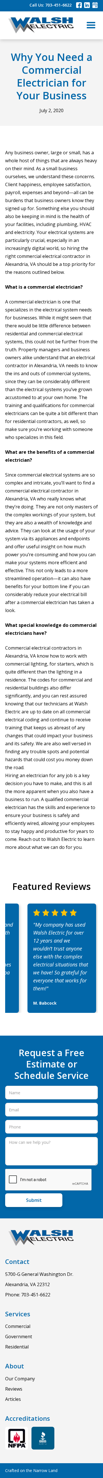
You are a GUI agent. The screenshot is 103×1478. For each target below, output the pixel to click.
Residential (17, 1347)
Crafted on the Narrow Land (31, 1470)
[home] (39, 25)
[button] (91, 25)
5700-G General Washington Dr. (39, 1274)
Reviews (13, 1389)
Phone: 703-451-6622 (27, 1295)
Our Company (20, 1379)
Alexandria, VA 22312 (27, 1284)
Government (18, 1336)
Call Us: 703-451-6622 (50, 5)
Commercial (17, 1326)
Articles (13, 1399)
